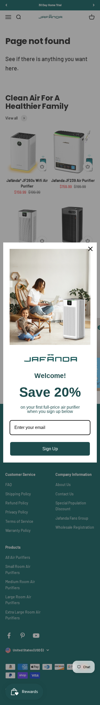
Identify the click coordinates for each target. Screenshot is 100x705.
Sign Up (50, 449)
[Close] (90, 248)
